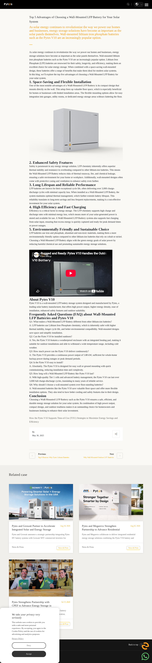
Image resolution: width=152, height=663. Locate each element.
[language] (137, 4)
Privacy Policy (18, 638)
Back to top (133, 645)
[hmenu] (146, 4)
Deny (29, 645)
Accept (29, 654)
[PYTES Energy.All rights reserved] (8, 4)
